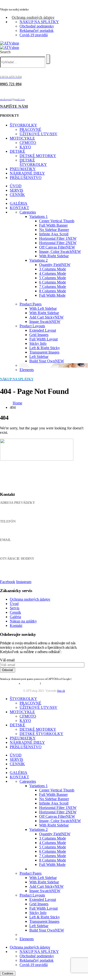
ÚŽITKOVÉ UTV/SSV (38, 134)
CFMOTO (28, 143)
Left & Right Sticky (44, 348)
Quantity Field (54, 265)
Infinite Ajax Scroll (53, 234)
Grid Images (38, 335)
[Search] (48, 59)
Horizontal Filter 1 (58, 238)
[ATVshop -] (9, 45)
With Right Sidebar (54, 256)
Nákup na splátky (23, 621)
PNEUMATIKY (23, 169)
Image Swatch (44, 321)
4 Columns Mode (52, 273)
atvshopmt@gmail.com (15, 549)
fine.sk (61, 690)
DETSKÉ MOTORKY (38, 156)
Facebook (7, 582)
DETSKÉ (17, 151)
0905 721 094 (9, 530)
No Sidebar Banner (54, 230)
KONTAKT (19, 208)
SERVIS (16, 190)
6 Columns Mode (52, 282)
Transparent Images (44, 352)
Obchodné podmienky (37, 26)
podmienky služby (30, 683)
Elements (27, 370)
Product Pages (31, 304)
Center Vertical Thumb (56, 221)
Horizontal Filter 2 (58, 243)
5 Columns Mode (52, 278)
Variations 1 (38, 216)
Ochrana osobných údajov (33, 17)
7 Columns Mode (52, 286)
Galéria (15, 617)
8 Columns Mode (52, 291)
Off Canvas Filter (57, 247)
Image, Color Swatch (60, 251)
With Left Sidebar (43, 308)
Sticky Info (37, 343)
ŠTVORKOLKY (23, 125)
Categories (28, 212)
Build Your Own (46, 361)
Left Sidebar (38, 357)
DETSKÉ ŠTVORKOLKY (33, 162)
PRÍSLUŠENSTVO (26, 178)
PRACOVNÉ (30, 129)
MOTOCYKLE (22, 138)
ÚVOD (16, 186)
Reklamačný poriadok (37, 30)
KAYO (25, 147)
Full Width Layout (43, 339)
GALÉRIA (18, 203)
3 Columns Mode (52, 269)
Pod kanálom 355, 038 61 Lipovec (22, 512)
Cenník (15, 612)
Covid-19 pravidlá (34, 35)
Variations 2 (38, 260)
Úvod (14, 604)
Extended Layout (42, 330)
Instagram (23, 582)
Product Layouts (32, 326)
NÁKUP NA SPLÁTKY (39, 22)
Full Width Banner (53, 225)
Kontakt (16, 625)
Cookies (7, 973)
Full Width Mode (52, 295)
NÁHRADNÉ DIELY (27, 173)
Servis (14, 608)
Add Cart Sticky (46, 317)
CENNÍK (17, 195)
